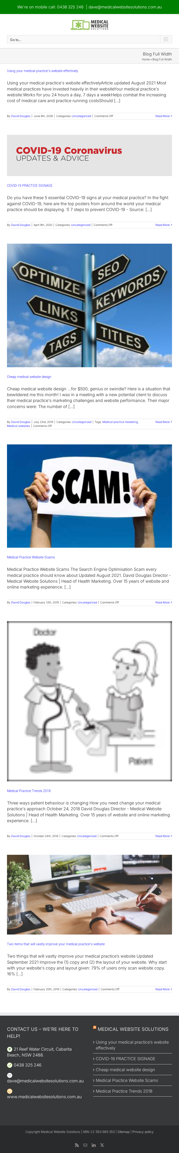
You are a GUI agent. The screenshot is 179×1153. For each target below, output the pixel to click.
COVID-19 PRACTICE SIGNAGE (29, 185)
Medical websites (18, 426)
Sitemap (123, 1132)
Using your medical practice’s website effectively (42, 71)
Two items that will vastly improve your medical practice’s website (56, 944)
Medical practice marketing (120, 422)
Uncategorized (81, 116)
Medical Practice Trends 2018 (29, 791)
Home (146, 59)
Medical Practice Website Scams (31, 557)
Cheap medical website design (29, 376)
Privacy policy (143, 1132)
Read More (162, 116)
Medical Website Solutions (133, 1029)
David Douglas (20, 116)
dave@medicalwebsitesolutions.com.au (125, 7)
